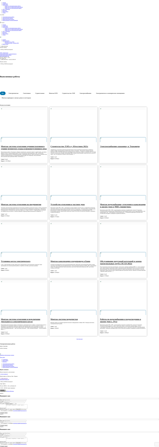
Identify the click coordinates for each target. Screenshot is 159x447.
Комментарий (3, 408)
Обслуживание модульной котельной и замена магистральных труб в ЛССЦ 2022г (121, 262)
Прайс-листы (5, 4)
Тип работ (2, 403)
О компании (5, 3)
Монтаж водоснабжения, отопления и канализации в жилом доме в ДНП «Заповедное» (123, 205)
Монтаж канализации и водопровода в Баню (70, 261)
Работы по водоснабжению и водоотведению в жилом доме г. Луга (120, 320)
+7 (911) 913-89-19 (4, 374)
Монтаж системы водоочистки (64, 319)
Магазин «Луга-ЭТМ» (9, 41)
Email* (1, 402)
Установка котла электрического (15, 261)
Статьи (3, 12)
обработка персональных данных (7, 355)
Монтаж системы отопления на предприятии (21, 204)
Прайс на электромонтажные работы (13, 6)
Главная (4, 2)
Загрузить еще (80, 339)
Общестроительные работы (8, 19)
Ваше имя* (2, 399)
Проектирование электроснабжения (10, 20)
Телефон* (2, 401)
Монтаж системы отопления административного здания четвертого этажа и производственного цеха (24, 147)
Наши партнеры (5, 40)
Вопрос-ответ (5, 44)
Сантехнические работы (7, 18)
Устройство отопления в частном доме (67, 204)
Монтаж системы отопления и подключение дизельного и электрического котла (20, 320)
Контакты (4, 10)
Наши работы (5, 11)
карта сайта (2, 357)
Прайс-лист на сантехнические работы (13, 8)
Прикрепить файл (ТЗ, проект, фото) (7, 409)
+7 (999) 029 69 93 (4, 378)
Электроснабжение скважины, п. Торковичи (120, 146)
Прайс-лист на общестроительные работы (14, 7)
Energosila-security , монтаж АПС (12, 43)
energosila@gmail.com (4, 56)
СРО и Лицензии (6, 9)
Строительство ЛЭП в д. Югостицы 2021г (69, 146)
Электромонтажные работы (8, 16)
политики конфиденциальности (20, 410)
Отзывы (4, 39)
